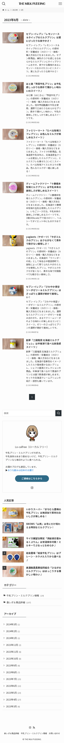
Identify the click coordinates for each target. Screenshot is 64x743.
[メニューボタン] (60, 3)
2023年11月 (13, 651)
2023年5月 (13, 692)
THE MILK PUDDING (32, 3)
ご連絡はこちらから (31, 478)
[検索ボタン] (3, 3)
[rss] (33, 727)
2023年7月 (13, 679)
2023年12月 (13, 644)
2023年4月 (13, 699)
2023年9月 (13, 665)
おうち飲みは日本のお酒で (21, 470)
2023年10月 (13, 658)
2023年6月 (13, 685)
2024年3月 (13, 624)
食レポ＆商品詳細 (19, 602)
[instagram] (32, 487)
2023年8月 (13, 672)
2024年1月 (13, 638)
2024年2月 (13, 631)
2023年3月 (13, 706)
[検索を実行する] (58, 413)
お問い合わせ (54, 733)
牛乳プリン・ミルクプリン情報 (25, 595)
